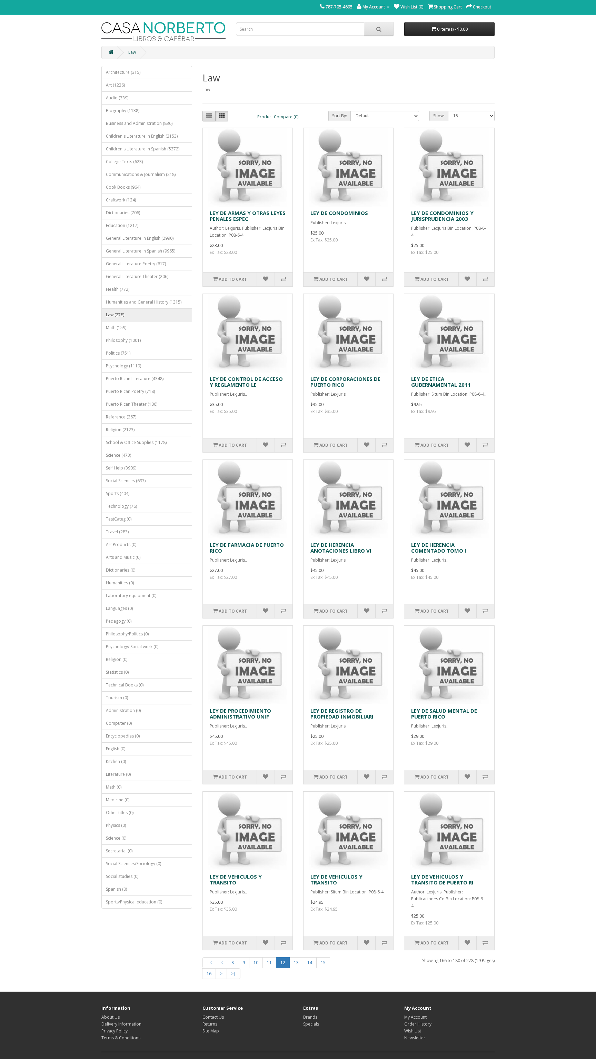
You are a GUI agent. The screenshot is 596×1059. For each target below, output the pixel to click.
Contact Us (213, 1017)
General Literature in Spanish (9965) (140, 251)
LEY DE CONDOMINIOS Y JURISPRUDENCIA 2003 (442, 215)
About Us (110, 1017)
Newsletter (414, 1038)
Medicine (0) (117, 800)
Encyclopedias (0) (123, 736)
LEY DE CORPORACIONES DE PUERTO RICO (345, 381)
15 (323, 963)
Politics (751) (118, 353)
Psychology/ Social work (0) (132, 647)
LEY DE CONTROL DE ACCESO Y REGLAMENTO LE (246, 381)
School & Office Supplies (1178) (136, 442)
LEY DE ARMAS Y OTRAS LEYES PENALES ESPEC (248, 215)
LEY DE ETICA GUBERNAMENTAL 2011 (441, 381)
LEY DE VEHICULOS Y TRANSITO (236, 879)
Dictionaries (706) (123, 213)
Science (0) (116, 838)
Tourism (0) (117, 698)
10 (256, 963)
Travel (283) (117, 532)
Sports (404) (117, 493)
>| (233, 974)
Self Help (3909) (121, 468)
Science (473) (118, 455)
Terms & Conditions (120, 1038)
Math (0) (113, 787)
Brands (310, 1017)
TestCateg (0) (118, 519)
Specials (311, 1024)
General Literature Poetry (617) (136, 264)
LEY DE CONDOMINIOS (339, 212)
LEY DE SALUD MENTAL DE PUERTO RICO (444, 713)
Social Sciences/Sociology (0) (133, 864)
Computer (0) (119, 723)
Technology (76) (121, 506)
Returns (209, 1024)
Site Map (210, 1031)
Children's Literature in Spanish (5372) (142, 149)
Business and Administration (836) (139, 123)
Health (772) (117, 289)
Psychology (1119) (123, 366)
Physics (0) (116, 825)
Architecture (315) (123, 72)
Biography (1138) (122, 110)
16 (209, 974)
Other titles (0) (119, 812)
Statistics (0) (117, 672)
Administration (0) (123, 710)
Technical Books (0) (124, 685)
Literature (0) (118, 774)
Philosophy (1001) (123, 340)
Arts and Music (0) (123, 557)
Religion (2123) (120, 430)
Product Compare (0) (277, 117)
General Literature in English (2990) (139, 238)
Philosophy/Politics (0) (127, 634)
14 (309, 963)
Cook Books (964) (123, 187)
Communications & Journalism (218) (141, 174)
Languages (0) (119, 608)
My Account (415, 1017)
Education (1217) (122, 225)
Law (132, 52)
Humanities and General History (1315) (143, 302)
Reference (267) (121, 417)
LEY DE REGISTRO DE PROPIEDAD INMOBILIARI (342, 713)
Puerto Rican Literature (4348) (134, 379)
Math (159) (116, 327)
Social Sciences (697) (126, 481)
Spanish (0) (116, 889)
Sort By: (339, 116)
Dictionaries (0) (120, 570)
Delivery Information (121, 1024)
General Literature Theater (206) (137, 276)
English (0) (115, 749)
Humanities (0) (120, 583)
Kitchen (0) (116, 761)
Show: (439, 116)
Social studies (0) (122, 876)
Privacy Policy (114, 1031)
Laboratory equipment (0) (131, 595)
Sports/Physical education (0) (134, 902)
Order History (417, 1024)
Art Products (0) (121, 544)
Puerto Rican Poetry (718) (130, 391)
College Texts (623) (124, 162)
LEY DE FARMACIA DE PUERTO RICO (247, 547)
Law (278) (115, 315)
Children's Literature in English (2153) (142, 136)
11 (269, 963)
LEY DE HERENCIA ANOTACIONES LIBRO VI (340, 547)
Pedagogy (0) (118, 621)
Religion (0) (116, 659)
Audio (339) (117, 98)
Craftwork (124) (121, 200)
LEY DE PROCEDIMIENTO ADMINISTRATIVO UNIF (240, 713)
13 (296, 963)
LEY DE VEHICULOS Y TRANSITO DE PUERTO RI (442, 879)
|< (209, 963)
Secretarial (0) (119, 851)
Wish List (412, 1031)
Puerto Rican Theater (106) (131, 404)
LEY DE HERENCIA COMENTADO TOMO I (438, 547)
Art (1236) (115, 85)
